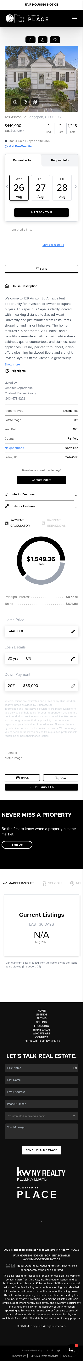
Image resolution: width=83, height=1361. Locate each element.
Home (42, 1010)
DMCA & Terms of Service (44, 1356)
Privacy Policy (18, 1356)
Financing (41, 1026)
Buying (41, 1018)
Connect (41, 1037)
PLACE (75, 1249)
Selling (41, 1022)
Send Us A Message (41, 1150)
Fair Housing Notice (41, 5)
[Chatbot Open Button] (72, 1350)
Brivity (38, 1350)
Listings (41, 1014)
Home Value (41, 1029)
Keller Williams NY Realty (41, 1041)
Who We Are (41, 1033)
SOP (47, 1255)
